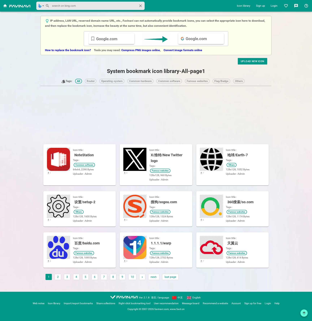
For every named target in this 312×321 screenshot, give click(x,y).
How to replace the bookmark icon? (68, 50)
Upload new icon (252, 61)
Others (239, 81)
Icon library (243, 5)
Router (91, 81)
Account (236, 303)
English (196, 297)
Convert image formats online (183, 50)
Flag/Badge (221, 81)
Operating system (112, 81)
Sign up (260, 5)
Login (274, 5)
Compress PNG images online (140, 50)
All (78, 81)
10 (132, 277)
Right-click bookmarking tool (134, 303)
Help (277, 303)
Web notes (38, 303)
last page (170, 277)
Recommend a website (215, 303)
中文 (180, 297)
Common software (169, 81)
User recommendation (166, 303)
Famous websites (197, 81)
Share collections (105, 303)
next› (154, 277)
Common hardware (140, 81)
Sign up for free (252, 303)
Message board (190, 303)
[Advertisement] (156, 112)
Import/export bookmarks (78, 303)
